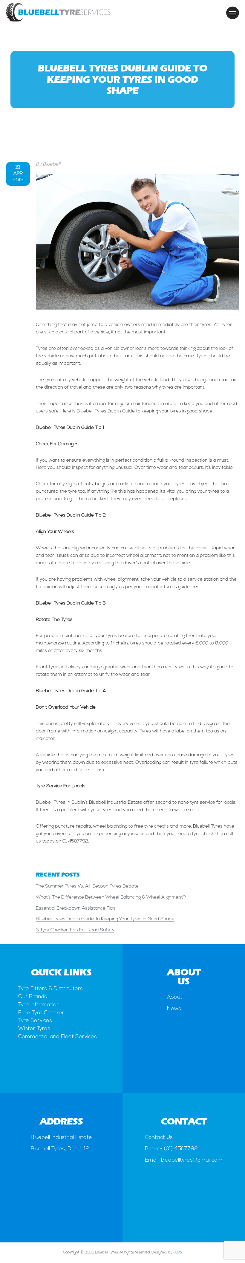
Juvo (177, 1252)
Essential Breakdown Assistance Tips (76, 908)
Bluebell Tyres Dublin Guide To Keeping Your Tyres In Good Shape (105, 919)
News (174, 1009)
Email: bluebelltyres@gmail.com (184, 1160)
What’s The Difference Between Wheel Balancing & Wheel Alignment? (111, 897)
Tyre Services (35, 1021)
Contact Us (159, 1137)
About (174, 997)
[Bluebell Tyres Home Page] (58, 20)
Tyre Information (38, 1005)
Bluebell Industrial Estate (61, 1137)
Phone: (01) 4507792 (171, 1149)
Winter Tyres (34, 1029)
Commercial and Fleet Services (57, 1037)
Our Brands (32, 997)
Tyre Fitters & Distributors (50, 989)
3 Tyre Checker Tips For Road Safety (75, 930)
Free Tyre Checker (41, 1013)
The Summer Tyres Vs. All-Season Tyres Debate (87, 886)
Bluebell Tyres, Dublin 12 (60, 1149)
